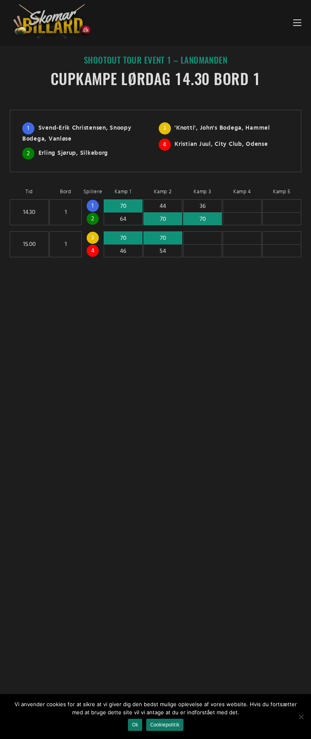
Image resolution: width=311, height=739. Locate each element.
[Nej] (301, 717)
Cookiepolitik (164, 725)
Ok (135, 725)
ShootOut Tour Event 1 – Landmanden (155, 61)
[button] (297, 23)
